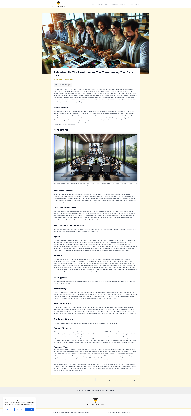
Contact (137, 4)
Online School (114, 4)
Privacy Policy (86, 390)
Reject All (19, 409)
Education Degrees (103, 4)
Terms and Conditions (97, 390)
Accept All (29, 409)
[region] (19, 405)
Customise (9, 409)
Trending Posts (68, 79)
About (131, 4)
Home (93, 4)
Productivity (123, 4)
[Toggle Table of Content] (69, 85)
